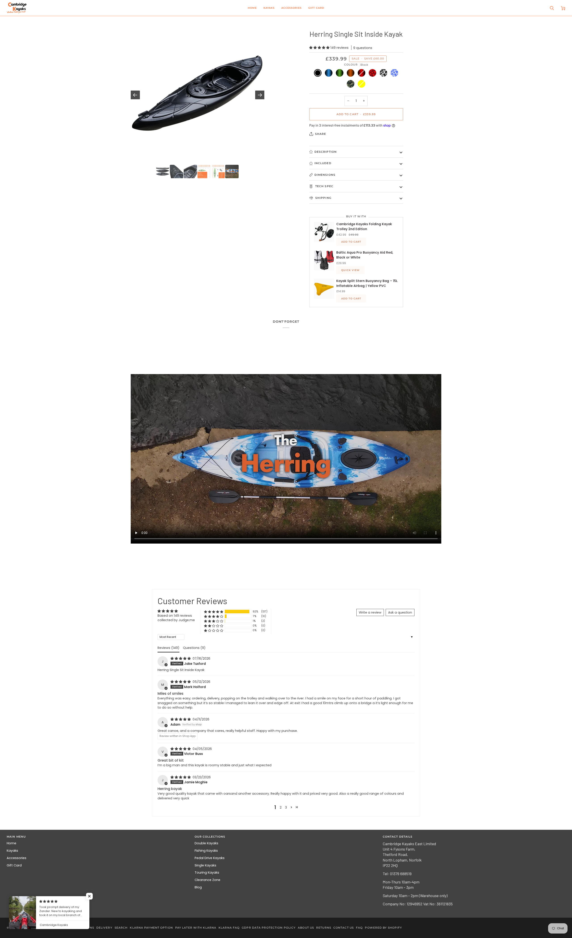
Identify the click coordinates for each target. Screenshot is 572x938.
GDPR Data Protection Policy (269, 927)
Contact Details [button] (398, 836)
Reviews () (168, 648)
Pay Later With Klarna (195, 927)
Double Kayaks (206, 843)
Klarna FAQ (229, 927)
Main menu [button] (16, 836)
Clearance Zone (207, 880)
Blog (198, 887)
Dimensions (324, 174)
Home (11, 843)
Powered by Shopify (383, 927)
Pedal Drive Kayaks (210, 858)
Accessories (16, 858)
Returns (323, 927)
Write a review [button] (370, 612)
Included (322, 163)
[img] (181, 658)
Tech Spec (323, 186)
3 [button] (286, 807)
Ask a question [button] (400, 612)
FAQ (359, 927)
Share (320, 134)
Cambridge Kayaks (26, 927)
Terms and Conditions (74, 927)
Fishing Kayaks (206, 850)
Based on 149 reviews (175, 615)
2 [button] (281, 807)
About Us (306, 927)
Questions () (194, 648)
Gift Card (14, 865)
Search (121, 927)
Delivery (104, 927)
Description (325, 151)
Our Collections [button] (210, 836)
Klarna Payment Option (151, 927)
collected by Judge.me (176, 620)
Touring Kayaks (207, 872)
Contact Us (343, 927)
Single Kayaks (205, 865)
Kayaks (12, 850)
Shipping (322, 197)
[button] (269, 8)
